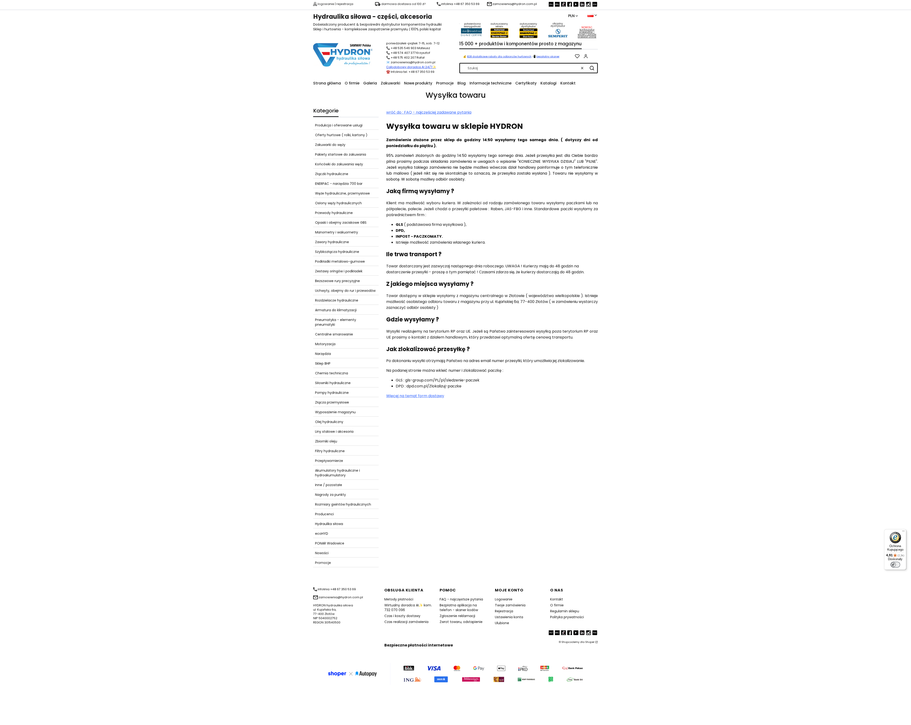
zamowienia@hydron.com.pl (413, 62)
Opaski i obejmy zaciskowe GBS (341, 222)
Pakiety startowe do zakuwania (340, 154)
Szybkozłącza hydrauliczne (337, 251)
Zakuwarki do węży (330, 144)
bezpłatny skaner (547, 56)
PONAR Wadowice (329, 543)
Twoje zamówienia (510, 605)
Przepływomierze (329, 460)
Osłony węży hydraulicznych (338, 203)
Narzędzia (323, 353)
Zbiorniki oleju (326, 441)
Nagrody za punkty (330, 494)
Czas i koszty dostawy (402, 615)
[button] (592, 68)
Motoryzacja (325, 344)
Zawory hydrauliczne (332, 242)
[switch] (895, 564)
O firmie (557, 605)
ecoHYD (321, 533)
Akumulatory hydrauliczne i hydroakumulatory (337, 473)
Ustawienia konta (509, 617)
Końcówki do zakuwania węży (339, 164)
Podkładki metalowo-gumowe (340, 261)
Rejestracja (504, 611)
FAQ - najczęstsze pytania (461, 599)
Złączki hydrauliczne (331, 174)
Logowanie (503, 599)
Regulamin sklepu (564, 611)
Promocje (323, 562)
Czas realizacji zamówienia (406, 621)
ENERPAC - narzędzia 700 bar (339, 183)
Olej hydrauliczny (329, 421)
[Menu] (903, 532)
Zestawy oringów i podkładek (339, 271)
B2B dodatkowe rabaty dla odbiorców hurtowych (499, 56)
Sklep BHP (322, 363)
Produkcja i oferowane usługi (339, 125)
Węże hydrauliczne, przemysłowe (342, 193)
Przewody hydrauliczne (334, 212)
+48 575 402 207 (403, 57)
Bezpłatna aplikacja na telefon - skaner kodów (459, 607)
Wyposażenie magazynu (335, 412)
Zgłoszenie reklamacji (457, 615)
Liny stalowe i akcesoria (334, 431)
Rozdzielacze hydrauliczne (336, 300)
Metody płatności (398, 599)
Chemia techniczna (331, 373)
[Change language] (592, 15)
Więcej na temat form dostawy (415, 396)
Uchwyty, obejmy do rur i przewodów (345, 290)
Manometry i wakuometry (336, 232)
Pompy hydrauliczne (332, 392)
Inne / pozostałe (328, 485)
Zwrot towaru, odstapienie (461, 621)
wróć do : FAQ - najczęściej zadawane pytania (428, 112)
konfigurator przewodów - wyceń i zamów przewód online (587, 33)
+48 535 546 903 (403, 48)
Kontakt (556, 599)
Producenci (324, 514)
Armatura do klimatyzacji (336, 310)
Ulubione (502, 623)
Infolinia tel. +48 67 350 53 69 (412, 72)
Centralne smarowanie (334, 334)
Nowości (322, 553)
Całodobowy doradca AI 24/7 (409, 67)
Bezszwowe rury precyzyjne (337, 281)
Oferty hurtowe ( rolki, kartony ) (341, 135)
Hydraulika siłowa (329, 523)
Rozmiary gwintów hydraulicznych (343, 504)
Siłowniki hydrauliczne (333, 383)
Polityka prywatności (567, 617)
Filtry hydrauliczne (330, 451)
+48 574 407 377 (403, 53)
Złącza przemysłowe (332, 402)
